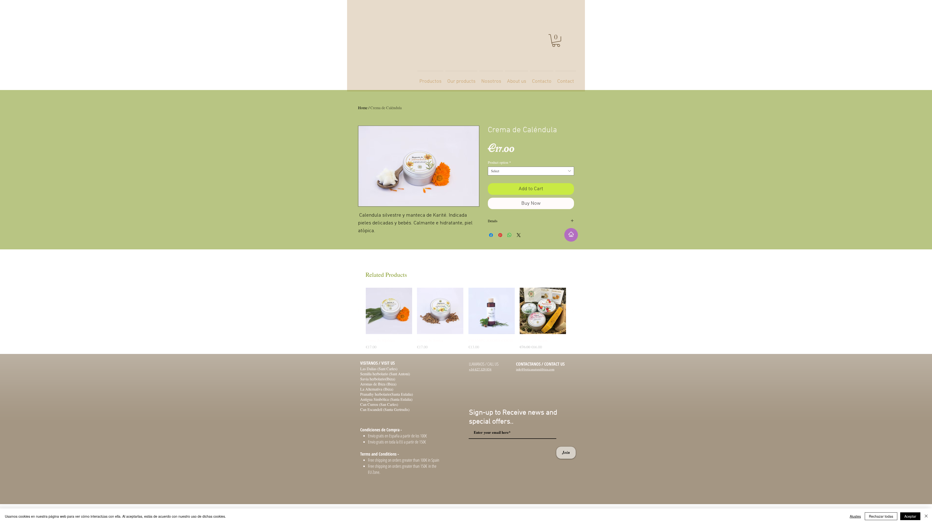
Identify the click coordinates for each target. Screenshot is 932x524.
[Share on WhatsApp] (509, 235)
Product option (499, 162)
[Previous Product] (359, 311)
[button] (556, 40)
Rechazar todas (881, 516)
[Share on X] (519, 235)
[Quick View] (389, 311)
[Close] (926, 516)
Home (362, 107)
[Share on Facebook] (491, 235)
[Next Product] (573, 311)
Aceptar (910, 516)
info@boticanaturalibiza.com (535, 369)
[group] (466, 318)
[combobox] (531, 171)
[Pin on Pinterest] (500, 235)
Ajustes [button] (855, 516)
